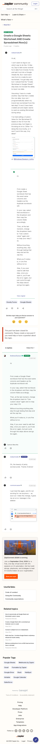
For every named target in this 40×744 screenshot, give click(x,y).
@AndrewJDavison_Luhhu (24, 159)
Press (20, 712)
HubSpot (28, 672)
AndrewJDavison (15, 356)
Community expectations (14, 599)
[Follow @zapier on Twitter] (27, 730)
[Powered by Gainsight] (20, 691)
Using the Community (13, 595)
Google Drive (9, 672)
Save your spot (11, 576)
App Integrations (20, 725)
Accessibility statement (27, 695)
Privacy (30, 741)
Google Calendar (20, 677)
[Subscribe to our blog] (23, 730)
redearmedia (15, 53)
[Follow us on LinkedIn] (19, 730)
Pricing (20, 702)
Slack (19, 672)
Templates (20, 722)
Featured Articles (11, 619)
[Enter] (3, 9)
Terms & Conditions (12, 695)
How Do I (7, 25)
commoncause (15, 485)
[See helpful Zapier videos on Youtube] (31, 730)
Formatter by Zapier (19, 667)
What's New (6, 20)
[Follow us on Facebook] (16, 730)
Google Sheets (25, 302)
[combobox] (20, 9)
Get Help (4, 15)
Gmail (6, 667)
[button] (35, 4)
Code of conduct (11, 592)
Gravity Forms (12, 302)
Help (20, 706)
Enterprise (20, 719)
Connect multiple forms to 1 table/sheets (16, 630)
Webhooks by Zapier (26, 662)
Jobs (20, 715)
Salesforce (8, 682)
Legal (23, 741)
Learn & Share (18, 15)
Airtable (7, 677)
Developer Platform (20, 709)
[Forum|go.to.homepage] (16, 3)
